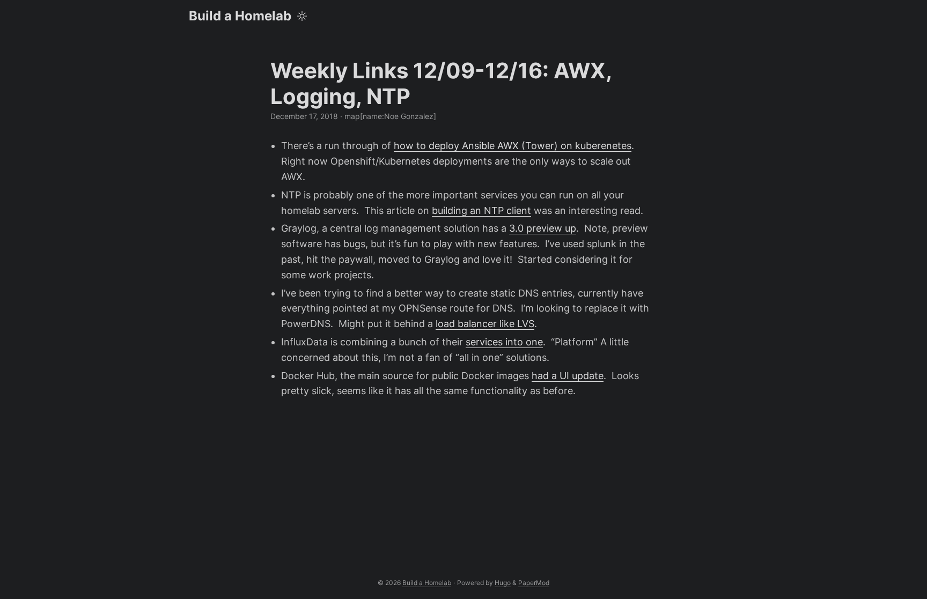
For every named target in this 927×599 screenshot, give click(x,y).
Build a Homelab (240, 16)
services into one (504, 341)
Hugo (503, 583)
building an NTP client (481, 210)
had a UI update (568, 375)
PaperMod (533, 583)
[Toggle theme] (302, 16)
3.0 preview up (542, 228)
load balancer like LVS (485, 323)
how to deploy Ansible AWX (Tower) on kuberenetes (512, 145)
